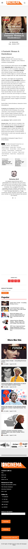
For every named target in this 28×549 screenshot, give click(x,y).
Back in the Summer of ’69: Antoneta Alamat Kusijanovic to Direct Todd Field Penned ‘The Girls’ (17, 315)
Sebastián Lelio (20, 153)
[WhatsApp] (18, 281)
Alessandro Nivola (6, 145)
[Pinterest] (15, 281)
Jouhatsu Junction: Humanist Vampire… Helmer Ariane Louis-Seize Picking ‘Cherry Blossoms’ (17, 322)
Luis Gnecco (14, 152)
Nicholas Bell (15, 42)
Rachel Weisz (13, 153)
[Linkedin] (2, 507)
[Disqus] (14, 220)
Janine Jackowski (21, 148)
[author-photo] (2, 364)
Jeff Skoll (4, 150)
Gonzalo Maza (13, 148)
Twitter (5, 499)
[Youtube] (2, 504)
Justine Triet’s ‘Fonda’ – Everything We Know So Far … (18, 303)
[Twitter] (15, 197)
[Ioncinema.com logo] (14, 2)
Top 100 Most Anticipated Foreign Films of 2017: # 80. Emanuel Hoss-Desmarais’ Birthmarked (19, 163)
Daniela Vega (13, 147)
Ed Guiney (19, 147)
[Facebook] (9, 281)
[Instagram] (12, 197)
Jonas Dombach (10, 150)
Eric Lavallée (5, 364)
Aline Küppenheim (15, 145)
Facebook (5, 496)
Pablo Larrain (21, 152)
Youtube (5, 504)
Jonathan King (18, 150)
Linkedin (5, 507)
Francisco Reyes (5, 148)
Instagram (6, 501)
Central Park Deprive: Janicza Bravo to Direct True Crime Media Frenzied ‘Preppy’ (18, 309)
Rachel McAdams (5, 153)
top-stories (4, 155)
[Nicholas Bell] (14, 173)
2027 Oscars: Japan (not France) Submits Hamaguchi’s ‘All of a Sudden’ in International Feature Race (17, 328)
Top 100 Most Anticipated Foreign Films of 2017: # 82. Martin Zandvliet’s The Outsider (7, 162)
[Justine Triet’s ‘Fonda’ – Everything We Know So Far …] (5, 303)
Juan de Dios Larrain (6, 152)
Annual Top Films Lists (14, 23)
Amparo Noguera (5, 147)
